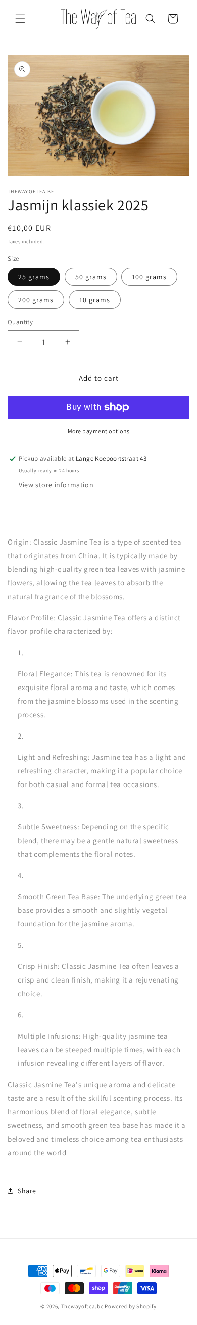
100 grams (149, 276)
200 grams (36, 299)
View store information (56, 484)
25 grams (34, 276)
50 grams (91, 276)
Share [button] (27, 1190)
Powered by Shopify (131, 1306)
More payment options (99, 431)
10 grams (94, 299)
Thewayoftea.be (82, 1306)
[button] (20, 19)
